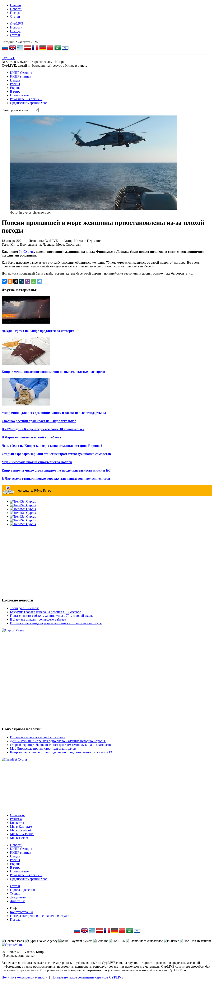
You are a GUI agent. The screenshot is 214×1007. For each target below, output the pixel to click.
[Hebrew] (65, 48)
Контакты (17, 822)
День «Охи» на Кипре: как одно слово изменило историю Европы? (58, 741)
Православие (19, 95)
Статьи (15, 16)
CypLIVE (16, 23)
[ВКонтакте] (4, 281)
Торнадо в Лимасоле (24, 608)
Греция (15, 80)
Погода (15, 12)
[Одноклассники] (10, 281)
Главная (15, 5)
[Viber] (27, 281)
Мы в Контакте (21, 826)
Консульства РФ (21, 912)
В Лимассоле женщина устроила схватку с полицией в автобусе (56, 623)
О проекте (17, 815)
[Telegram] (39, 281)
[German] (42, 48)
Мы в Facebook (21, 830)
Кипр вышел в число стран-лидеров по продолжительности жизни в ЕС (61, 752)
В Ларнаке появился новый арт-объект (37, 737)
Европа (15, 87)
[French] (35, 48)
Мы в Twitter (19, 838)
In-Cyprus (26, 251)
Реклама (16, 819)
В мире (15, 91)
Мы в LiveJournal (22, 834)
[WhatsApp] (33, 281)
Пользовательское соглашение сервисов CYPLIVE (87, 977)
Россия (15, 84)
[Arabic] (57, 48)
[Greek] (20, 48)
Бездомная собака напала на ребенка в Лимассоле (45, 612)
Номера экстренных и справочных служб (39, 916)
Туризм (15, 893)
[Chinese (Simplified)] (50, 48)
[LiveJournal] (21, 281)
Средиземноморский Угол (28, 103)
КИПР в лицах (20, 76)
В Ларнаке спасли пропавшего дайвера (38, 619)
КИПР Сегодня (21, 72)
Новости (16, 9)
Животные (17, 901)
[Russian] (5, 48)
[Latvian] (27, 48)
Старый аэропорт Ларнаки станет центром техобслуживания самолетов (61, 745)
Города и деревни (22, 890)
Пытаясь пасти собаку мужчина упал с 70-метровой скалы (51, 615)
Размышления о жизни (26, 99)
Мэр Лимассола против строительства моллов (43, 748)
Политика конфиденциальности (24, 977)
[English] (12, 48)
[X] (15, 281)
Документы (18, 897)
